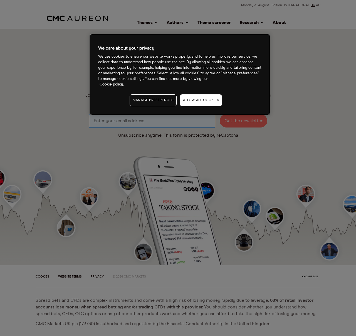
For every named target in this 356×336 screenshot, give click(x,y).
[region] (180, 74)
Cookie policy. (112, 84)
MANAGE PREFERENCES (153, 100)
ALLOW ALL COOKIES (201, 100)
